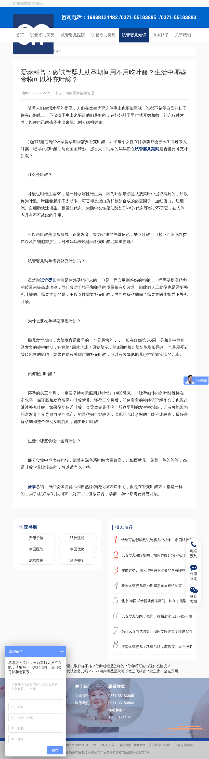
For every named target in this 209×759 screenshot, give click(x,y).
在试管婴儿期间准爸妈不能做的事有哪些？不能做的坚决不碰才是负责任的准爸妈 (156, 570)
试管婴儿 (48, 280)
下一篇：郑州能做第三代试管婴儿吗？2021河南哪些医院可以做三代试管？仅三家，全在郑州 (104, 671)
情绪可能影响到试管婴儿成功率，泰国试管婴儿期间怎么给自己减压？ (156, 540)
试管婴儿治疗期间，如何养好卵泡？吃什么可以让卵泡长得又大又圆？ (156, 555)
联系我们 (82, 703)
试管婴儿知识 (134, 35)
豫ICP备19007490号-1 (102, 745)
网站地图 (126, 745)
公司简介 (82, 696)
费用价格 (36, 538)
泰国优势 (77, 549)
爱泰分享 (55, 51)
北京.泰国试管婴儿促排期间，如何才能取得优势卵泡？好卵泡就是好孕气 (156, 601)
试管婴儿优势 (42, 35)
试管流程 (77, 538)
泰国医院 (36, 549)
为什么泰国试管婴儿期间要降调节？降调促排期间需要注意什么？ (156, 631)
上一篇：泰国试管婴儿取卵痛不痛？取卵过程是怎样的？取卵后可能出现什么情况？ (104, 666)
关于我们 (183, 35)
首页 (20, 35)
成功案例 (36, 560)
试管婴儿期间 (147, 149)
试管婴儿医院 (73, 35)
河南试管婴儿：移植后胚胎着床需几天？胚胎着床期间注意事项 (156, 647)
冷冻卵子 (160, 35)
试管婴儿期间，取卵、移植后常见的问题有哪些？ (156, 616)
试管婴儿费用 (103, 35)
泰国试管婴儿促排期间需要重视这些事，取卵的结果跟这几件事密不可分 (156, 586)
